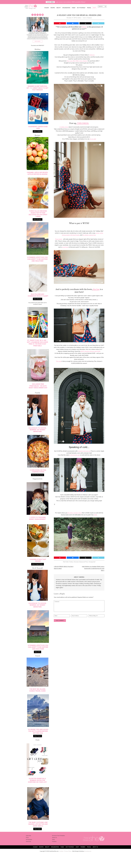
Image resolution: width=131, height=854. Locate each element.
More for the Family (37, 475)
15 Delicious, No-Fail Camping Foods (38, 471)
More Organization (37, 564)
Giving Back (29, 839)
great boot (65, 247)
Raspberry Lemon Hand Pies (38, 127)
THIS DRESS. (83, 123)
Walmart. (92, 55)
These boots (59, 239)
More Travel (37, 736)
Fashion (71, 562)
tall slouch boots (74, 235)
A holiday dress (63, 127)
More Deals (37, 829)
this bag (96, 289)
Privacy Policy (67, 851)
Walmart (84, 27)
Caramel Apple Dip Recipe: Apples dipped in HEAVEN (37, 173)
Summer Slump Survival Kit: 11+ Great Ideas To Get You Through (37, 88)
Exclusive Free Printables (58, 835)
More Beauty (37, 299)
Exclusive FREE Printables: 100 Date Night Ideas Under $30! (38, 386)
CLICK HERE (50, 2)
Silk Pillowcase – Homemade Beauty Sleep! (38, 295)
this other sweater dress (74, 513)
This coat (58, 361)
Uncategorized (91, 562)
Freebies (54, 841)
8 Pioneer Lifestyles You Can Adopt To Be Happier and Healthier (37, 259)
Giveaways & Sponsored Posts (81, 562)
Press (27, 837)
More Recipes (37, 219)
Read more (37, 41)
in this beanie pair (75, 455)
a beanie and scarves (84, 451)
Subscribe (28, 835)
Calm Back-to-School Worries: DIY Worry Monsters (37, 429)
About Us (54, 837)
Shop (53, 839)
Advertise (28, 841)
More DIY (37, 652)
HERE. (95, 515)
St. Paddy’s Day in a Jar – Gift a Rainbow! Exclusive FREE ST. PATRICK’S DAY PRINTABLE (37, 343)
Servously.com (87, 851)
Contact (61, 851)
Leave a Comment (87, 18)
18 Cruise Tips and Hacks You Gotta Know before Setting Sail (38, 731)
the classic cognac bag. (89, 235)
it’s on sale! (93, 139)
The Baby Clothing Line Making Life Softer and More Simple (38, 824)
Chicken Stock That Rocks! (38, 560)
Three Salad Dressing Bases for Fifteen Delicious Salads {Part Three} (38, 213)
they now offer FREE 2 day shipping (77, 61)
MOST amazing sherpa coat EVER (90, 351)
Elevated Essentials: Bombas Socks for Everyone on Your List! (37, 780)
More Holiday (37, 131)
